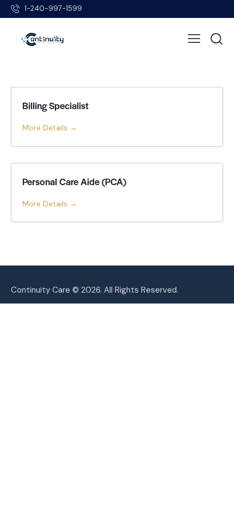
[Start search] (217, 38)
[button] (194, 38)
